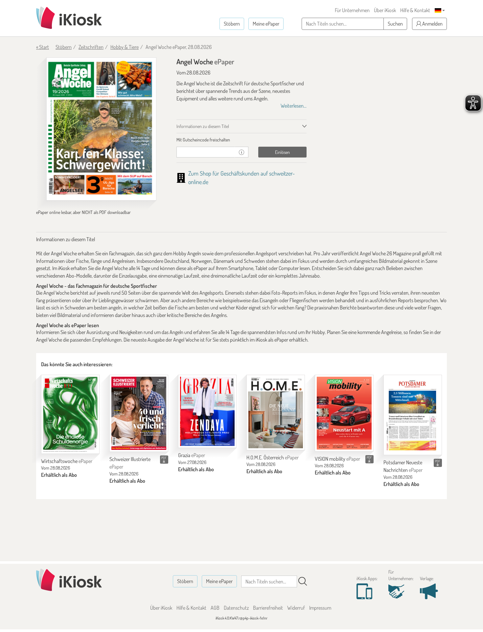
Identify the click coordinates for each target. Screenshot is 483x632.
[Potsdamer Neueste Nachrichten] (412, 415)
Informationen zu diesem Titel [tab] (202, 126)
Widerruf (296, 607)
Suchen (395, 23)
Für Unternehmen (352, 10)
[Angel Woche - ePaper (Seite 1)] (101, 128)
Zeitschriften (91, 47)
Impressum (320, 607)
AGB (215, 607)
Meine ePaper (266, 23)
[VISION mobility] (344, 413)
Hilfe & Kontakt (415, 10)
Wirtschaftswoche (66, 461)
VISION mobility (337, 458)
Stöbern (232, 23)
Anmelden (432, 23)
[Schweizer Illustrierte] (138, 413)
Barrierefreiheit (268, 607)
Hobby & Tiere (124, 47)
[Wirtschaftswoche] (70, 414)
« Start (42, 47)
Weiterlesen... (294, 105)
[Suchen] (303, 581)
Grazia (191, 455)
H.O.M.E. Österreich (272, 457)
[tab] (241, 139)
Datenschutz (236, 607)
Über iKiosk (385, 10)
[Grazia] (207, 411)
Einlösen (282, 152)
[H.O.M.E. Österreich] (275, 412)
